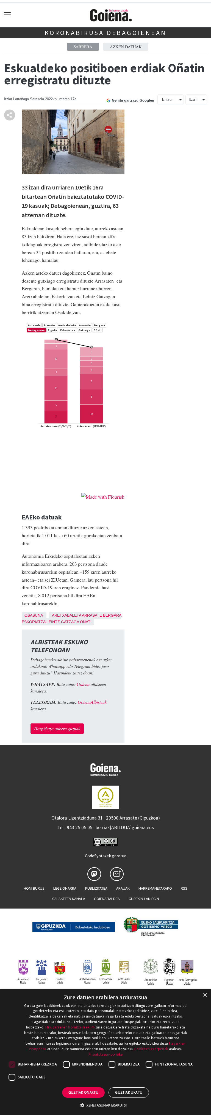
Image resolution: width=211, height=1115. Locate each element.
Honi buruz (34, 888)
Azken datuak (126, 46)
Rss (184, 888)
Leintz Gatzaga (62, 622)
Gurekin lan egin (144, 898)
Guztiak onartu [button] (83, 1092)
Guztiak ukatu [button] (128, 1092)
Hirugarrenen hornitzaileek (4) (69, 1027)
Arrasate (92, 615)
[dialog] (105, 1052)
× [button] (205, 995)
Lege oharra (64, 888)
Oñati (85, 622)
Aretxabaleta (66, 615)
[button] (105, 1105)
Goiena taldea (107, 898)
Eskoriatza (33, 622)
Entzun (167, 99)
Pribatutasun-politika (105, 1054)
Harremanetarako (155, 888)
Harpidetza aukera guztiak (57, 728)
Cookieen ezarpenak (151, 1049)
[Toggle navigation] (7, 15)
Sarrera (83, 46)
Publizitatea (96, 888)
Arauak (123, 888)
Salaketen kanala (68, 898)
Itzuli (192, 99)
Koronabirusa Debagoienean (105, 32)
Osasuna (33, 615)
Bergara (112, 615)
